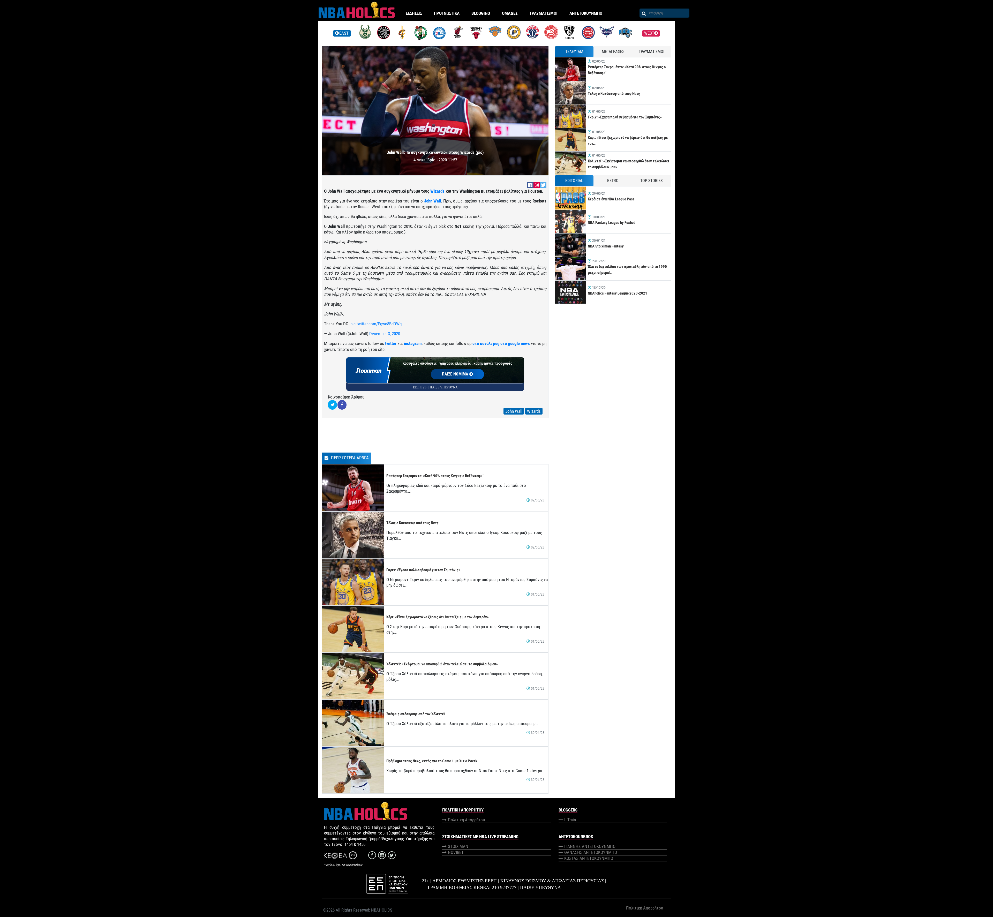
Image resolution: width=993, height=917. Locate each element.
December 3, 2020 (384, 333)
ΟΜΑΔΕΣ (509, 13)
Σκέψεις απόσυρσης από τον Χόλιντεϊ (415, 714)
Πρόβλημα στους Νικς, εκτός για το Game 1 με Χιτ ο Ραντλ (431, 761)
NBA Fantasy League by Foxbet (611, 222)
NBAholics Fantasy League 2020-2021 (617, 293)
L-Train (570, 819)
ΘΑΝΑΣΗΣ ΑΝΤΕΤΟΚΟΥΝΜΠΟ (590, 852)
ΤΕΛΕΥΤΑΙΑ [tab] (574, 51)
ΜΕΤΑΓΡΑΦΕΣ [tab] (613, 51)
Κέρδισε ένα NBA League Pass (611, 199)
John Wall (432, 201)
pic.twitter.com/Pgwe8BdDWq (376, 323)
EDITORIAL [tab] (574, 180)
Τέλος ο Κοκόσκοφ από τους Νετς (412, 523)
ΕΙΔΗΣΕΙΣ (414, 13)
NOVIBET (456, 852)
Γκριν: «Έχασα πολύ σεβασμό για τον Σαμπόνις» (423, 570)
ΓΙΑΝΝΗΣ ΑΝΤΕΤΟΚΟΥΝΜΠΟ (589, 846)
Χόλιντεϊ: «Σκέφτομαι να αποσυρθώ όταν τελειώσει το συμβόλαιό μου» (442, 664)
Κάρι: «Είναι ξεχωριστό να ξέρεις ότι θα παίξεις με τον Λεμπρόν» (437, 617)
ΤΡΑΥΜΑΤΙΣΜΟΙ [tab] (651, 51)
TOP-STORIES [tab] (651, 180)
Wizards (437, 191)
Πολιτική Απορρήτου (466, 819)
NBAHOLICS (381, 910)
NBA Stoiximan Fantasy (606, 246)
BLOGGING (480, 13)
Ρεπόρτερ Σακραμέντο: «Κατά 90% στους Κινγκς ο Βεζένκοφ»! (435, 475)
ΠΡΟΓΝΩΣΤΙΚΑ (447, 13)
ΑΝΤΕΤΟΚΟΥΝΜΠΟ (585, 13)
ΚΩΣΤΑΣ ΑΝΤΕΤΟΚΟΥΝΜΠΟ (588, 858)
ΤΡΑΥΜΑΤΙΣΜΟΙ (543, 13)
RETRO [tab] (613, 180)
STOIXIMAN (458, 846)
